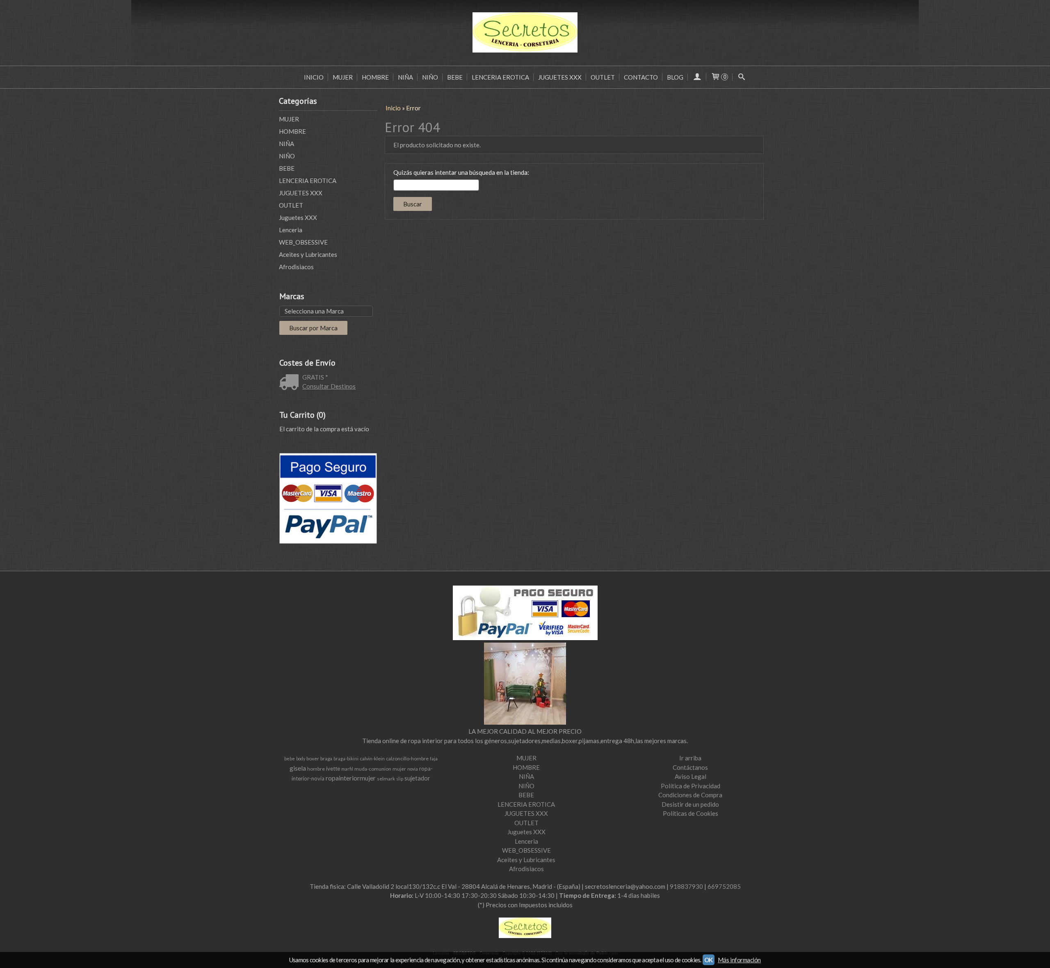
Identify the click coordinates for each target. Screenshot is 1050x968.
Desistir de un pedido (690, 804)
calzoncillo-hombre (407, 758)
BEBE (455, 77)
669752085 (724, 886)
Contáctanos (690, 767)
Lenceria (290, 229)
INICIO (314, 77)
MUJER (343, 77)
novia (412, 768)
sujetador (417, 778)
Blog (675, 77)
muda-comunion (372, 769)
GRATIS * (315, 377)
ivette (333, 768)
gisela (298, 768)
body (300, 758)
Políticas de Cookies (690, 813)
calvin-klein (372, 758)
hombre (316, 769)
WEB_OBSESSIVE (303, 242)
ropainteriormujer (351, 778)
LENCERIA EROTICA (500, 77)
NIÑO (430, 77)
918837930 (686, 886)
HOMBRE (375, 77)
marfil (347, 768)
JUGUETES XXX (560, 77)
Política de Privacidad (690, 786)
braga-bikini (345, 758)
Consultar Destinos (329, 386)
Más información (739, 959)
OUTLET (603, 77)
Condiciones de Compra (690, 795)
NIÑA (405, 77)
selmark (386, 779)
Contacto (641, 77)
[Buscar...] (742, 77)
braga (326, 758)
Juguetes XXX (298, 217)
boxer (312, 758)
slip (399, 778)
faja (434, 758)
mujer (399, 769)
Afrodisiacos (296, 266)
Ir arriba (690, 758)
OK (708, 959)
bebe (289, 758)
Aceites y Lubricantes (308, 254)
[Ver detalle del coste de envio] (290, 383)
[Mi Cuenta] (697, 77)
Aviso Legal (690, 776)
